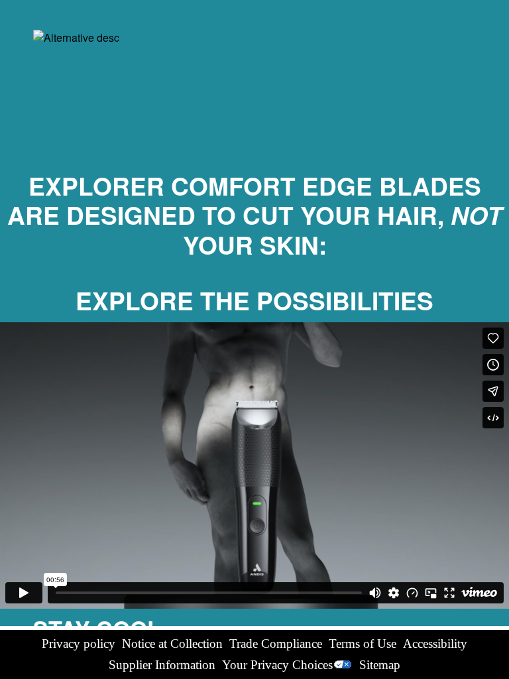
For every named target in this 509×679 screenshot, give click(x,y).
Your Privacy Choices (277, 665)
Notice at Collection (172, 643)
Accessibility (435, 643)
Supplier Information (162, 665)
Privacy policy (78, 643)
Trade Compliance (275, 643)
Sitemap (379, 665)
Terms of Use (362, 643)
